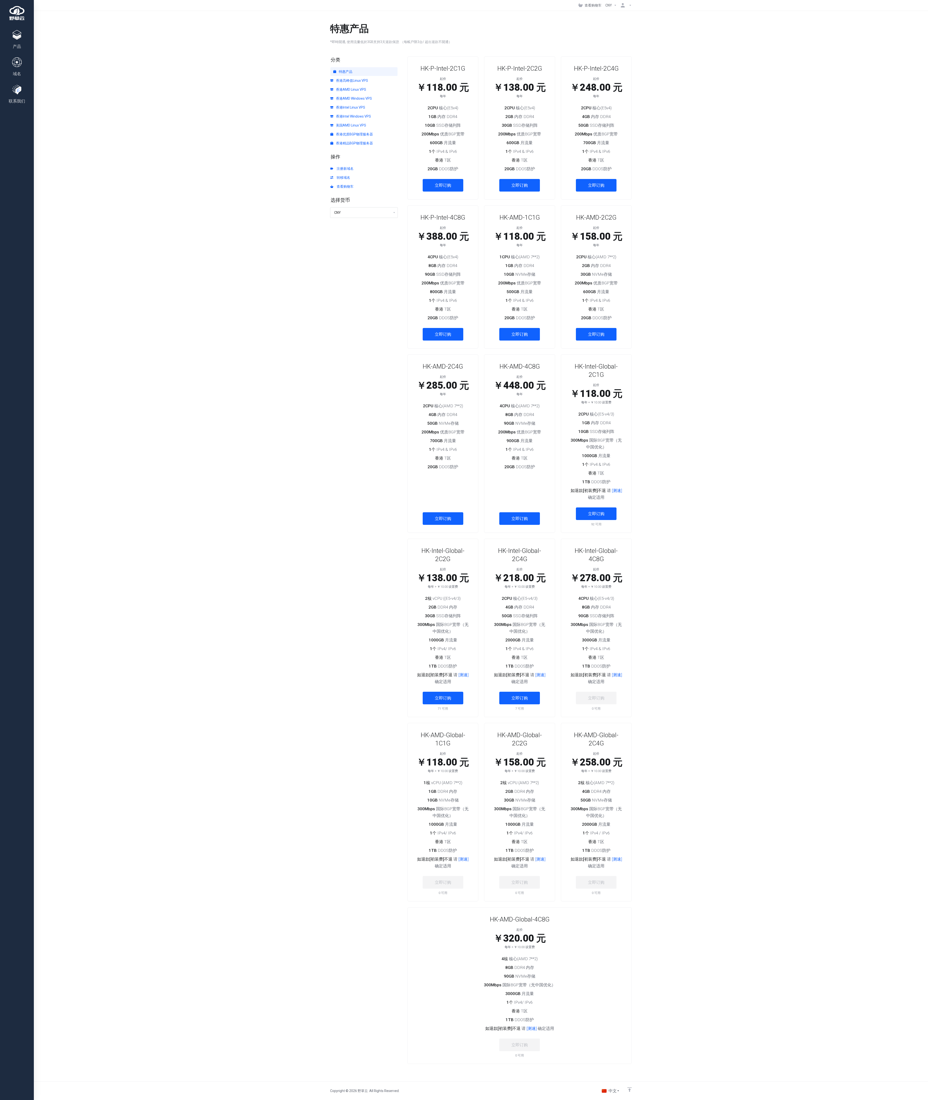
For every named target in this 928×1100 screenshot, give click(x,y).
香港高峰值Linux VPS (351, 80)
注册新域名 (344, 169)
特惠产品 (345, 72)
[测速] (617, 490)
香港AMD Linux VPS (350, 89)
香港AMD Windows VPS (353, 98)
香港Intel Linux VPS (350, 107)
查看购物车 (344, 186)
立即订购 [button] (443, 185)
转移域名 (342, 177)
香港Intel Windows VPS (353, 116)
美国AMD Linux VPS (350, 125)
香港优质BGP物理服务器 (354, 134)
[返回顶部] (630, 1089)
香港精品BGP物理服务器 (354, 143)
